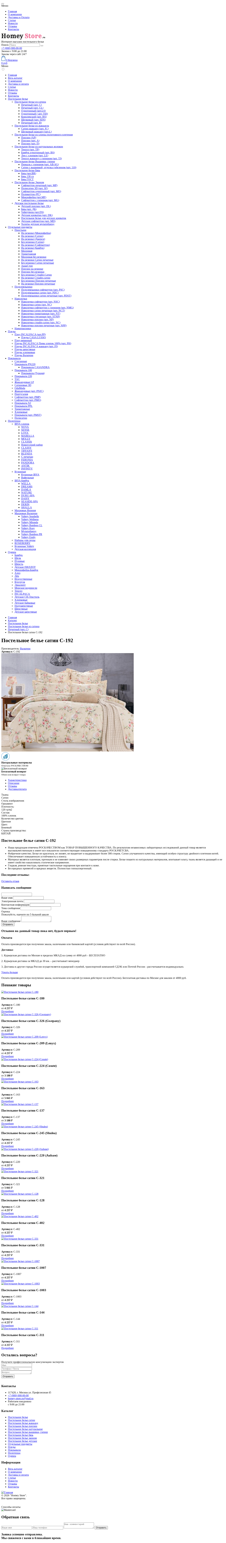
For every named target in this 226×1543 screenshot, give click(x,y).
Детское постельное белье (29, 203)
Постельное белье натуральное (25, 1429)
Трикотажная (28, 253)
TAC (17, 379)
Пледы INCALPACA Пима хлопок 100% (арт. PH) (43, 343)
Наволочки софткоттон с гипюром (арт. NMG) (47, 307)
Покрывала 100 (23, 370)
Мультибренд (28, 531)
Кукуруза (20, 582)
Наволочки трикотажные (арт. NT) (40, 313)
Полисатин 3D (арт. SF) (34, 188)
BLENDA (26, 453)
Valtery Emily (28, 537)
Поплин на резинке (32, 268)
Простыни (20, 230)
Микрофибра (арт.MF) (33, 197)
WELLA (26, 483)
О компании (15, 14)
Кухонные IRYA (30, 474)
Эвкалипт (20, 585)
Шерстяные (21, 608)
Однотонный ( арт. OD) (34, 113)
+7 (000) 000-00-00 (11, 48)
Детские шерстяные (26, 611)
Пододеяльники (23, 286)
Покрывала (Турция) (33, 373)
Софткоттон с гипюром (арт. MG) (40, 200)
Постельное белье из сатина (30, 101)
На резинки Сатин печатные (37, 259)
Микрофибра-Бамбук (26, 570)
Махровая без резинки (33, 256)
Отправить (8, 1376)
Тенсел (18, 590)
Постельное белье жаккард (23, 1423)
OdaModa (20, 388)
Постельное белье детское (22, 1441)
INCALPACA (22, 593)
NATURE (26, 492)
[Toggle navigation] (2, 3)
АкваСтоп (27, 265)
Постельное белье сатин (21, 1420)
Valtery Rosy (28, 528)
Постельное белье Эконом (29, 182)
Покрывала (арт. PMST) (28, 415)
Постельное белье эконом (22, 1438)
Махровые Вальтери (26, 513)
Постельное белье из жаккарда (32, 125)
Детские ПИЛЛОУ (25, 567)
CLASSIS (26, 441)
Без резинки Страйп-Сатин (36, 274)
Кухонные (20, 471)
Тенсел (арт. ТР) (30, 149)
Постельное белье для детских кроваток (43, 218)
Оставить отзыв (10, 881)
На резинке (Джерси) (33, 239)
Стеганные (21, 361)
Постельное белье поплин (22, 1426)
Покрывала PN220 (25, 364)
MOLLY (25, 438)
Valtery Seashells (30, 516)
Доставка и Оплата (18, 17)
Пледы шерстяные (25, 349)
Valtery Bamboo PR (31, 534)
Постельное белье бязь (20, 1435)
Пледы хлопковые (25, 352)
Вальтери (25, 648)
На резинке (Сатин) (32, 236)
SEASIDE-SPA (29, 501)
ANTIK (25, 465)
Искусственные (23, 579)
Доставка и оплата (18, 84)
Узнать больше (9, 972)
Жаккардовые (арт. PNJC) (29, 391)
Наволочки (21, 298)
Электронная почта (12, 901)
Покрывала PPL (24, 406)
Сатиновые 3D (23, 385)
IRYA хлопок (22, 423)
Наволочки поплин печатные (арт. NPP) (44, 325)
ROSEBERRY (22, 543)
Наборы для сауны (25, 540)
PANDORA (27, 462)
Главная (12, 11)
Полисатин (21, 418)
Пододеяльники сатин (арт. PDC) (40, 292)
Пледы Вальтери (24, 355)
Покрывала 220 (23, 376)
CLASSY (26, 447)
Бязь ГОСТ (27, 179)
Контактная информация (15, 904)
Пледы (12, 331)
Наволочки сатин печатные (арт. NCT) (43, 310)
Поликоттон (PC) (31, 194)
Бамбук (19, 555)
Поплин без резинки (32, 271)
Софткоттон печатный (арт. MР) (39, 185)
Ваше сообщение (11, 921)
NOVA (25, 426)
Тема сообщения (10, 908)
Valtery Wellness (30, 519)
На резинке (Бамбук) (32, 248)
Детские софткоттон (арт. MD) (38, 221)
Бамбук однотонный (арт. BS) (38, 152)
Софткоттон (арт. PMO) (28, 400)
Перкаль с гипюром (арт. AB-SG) (40, 164)
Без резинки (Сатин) (32, 242)
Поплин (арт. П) (30, 143)
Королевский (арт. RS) (33, 116)
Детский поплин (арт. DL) (36, 206)
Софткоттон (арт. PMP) (28, 397)
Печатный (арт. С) (31, 104)
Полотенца (14, 421)
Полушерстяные (24, 605)
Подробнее (7, 1011)
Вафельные (27, 477)
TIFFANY (26, 450)
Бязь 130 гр (27, 176)
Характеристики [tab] (17, 780)
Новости (13, 23)
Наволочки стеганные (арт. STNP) (40, 316)
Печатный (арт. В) (31, 122)
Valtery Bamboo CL (31, 525)
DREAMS (26, 486)
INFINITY (27, 468)
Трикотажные (22, 409)
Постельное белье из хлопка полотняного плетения (44, 134)
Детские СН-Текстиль (27, 596)
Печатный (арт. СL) (32, 107)
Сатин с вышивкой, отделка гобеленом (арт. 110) (48, 167)
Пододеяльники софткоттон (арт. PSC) (43, 289)
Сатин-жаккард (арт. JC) (34, 128)
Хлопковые (21, 412)
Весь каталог (15, 78)
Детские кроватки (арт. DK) (37, 215)
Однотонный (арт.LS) (33, 110)
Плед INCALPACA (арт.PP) (30, 334)
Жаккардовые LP (24, 382)
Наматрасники (23, 328)
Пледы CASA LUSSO (33, 337)
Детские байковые (25, 602)
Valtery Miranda (29, 522)
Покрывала (14, 358)
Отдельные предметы (20, 227)
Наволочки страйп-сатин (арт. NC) (40, 322)
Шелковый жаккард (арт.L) (36, 131)
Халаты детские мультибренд (37, 224)
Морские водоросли (26, 588)
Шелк (18, 558)
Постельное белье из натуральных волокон (39, 146)
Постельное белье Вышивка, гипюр (35, 161)
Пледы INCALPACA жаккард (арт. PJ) (36, 346)
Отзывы (12, 26)
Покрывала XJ (23, 403)
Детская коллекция (25, 549)
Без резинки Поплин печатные (38, 280)
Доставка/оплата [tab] (17, 789)
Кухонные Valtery (24, 546)
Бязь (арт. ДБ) (28, 209)
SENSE (25, 429)
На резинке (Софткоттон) (35, 245)
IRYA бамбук (22, 480)
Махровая (26, 251)
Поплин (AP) (28, 137)
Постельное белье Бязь (27, 170)
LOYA (24, 432)
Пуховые (20, 561)
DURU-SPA (28, 495)
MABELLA (27, 435)
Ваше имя (6, 897)
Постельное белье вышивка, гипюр (28, 1432)
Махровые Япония (25, 510)
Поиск (5, 44)
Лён (17, 576)
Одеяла (12, 552)
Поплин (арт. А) (30, 140)
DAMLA (26, 489)
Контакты (13, 29)
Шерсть (19, 564)
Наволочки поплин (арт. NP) (37, 319)
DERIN (25, 504)
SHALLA (26, 507)
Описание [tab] (13, 783)
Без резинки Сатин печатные (37, 262)
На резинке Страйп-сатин (35, 277)
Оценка (5, 911)
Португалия (21, 394)
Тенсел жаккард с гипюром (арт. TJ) (41, 158)
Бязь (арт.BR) (28, 173)
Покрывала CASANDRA (35, 367)
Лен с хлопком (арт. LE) (34, 155)
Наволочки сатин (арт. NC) (36, 304)
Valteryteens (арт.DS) (32, 212)
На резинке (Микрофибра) (36, 233)
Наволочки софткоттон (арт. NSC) (40, 301)
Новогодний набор (32, 444)
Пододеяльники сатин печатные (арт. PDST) (46, 295)
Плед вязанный (23, 340)
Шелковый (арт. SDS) (33, 119)
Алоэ (17, 573)
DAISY (25, 498)
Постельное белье (18, 98)
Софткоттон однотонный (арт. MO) (41, 191)
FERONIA (27, 459)
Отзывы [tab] (12, 786)
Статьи (12, 20)
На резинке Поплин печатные (38, 283)
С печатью (27, 456)
